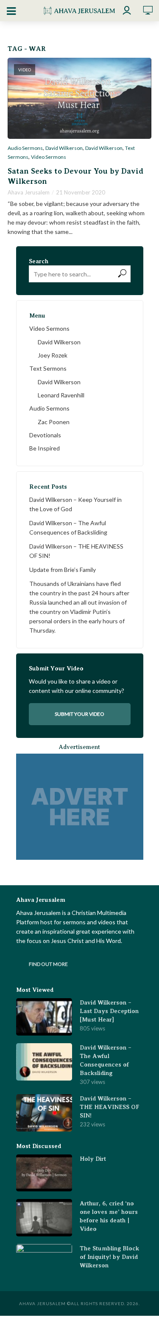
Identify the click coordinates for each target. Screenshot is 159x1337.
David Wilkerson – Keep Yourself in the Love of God (75, 504)
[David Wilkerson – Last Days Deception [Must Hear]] (44, 1017)
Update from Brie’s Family (62, 569)
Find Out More (48, 964)
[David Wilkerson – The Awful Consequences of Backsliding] (44, 1062)
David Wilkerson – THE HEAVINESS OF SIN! (76, 551)
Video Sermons (48, 157)
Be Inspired (44, 448)
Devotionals (45, 435)
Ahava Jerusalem (29, 192)
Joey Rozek (52, 355)
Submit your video (79, 714)
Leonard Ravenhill (61, 395)
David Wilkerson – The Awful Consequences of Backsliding (68, 527)
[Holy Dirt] (44, 1173)
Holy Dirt (93, 1158)
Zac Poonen (54, 421)
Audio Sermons (25, 148)
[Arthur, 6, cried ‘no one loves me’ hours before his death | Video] (44, 1217)
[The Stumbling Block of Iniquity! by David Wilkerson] (44, 1262)
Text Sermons (48, 368)
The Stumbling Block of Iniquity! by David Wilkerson (109, 1257)
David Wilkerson (64, 148)
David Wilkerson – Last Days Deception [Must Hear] (109, 1011)
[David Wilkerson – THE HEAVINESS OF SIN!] (44, 1113)
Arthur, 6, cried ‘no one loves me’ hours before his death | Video (109, 1216)
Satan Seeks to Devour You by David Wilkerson (75, 176)
